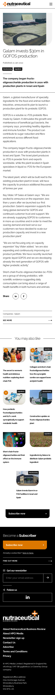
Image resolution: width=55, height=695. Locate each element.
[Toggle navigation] (51, 4)
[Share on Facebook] (24, 296)
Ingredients (18, 69)
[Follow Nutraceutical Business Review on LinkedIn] (27, 598)
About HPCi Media (13, 633)
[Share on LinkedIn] (16, 296)
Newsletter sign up (13, 638)
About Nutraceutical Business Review (24, 629)
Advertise (8, 647)
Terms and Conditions (15, 651)
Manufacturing (7, 69)
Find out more (10, 561)
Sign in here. (28, 553)
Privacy (7, 656)
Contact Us (9, 642)
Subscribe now (17, 513)
